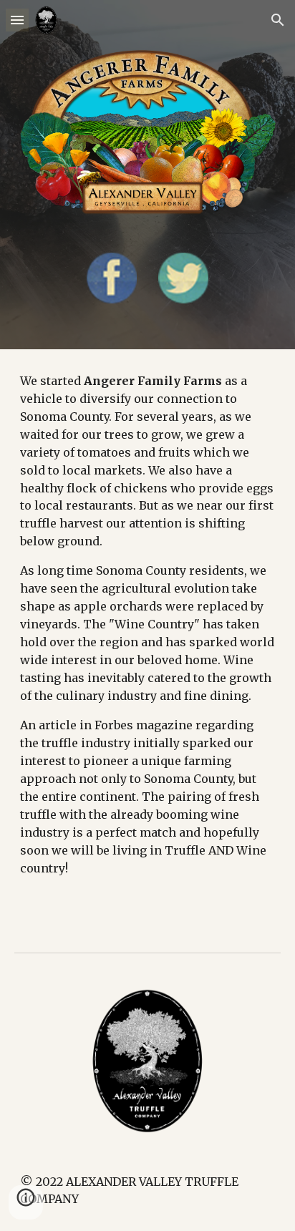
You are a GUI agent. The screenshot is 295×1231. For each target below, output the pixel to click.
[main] (147, 639)
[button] (17, 19)
